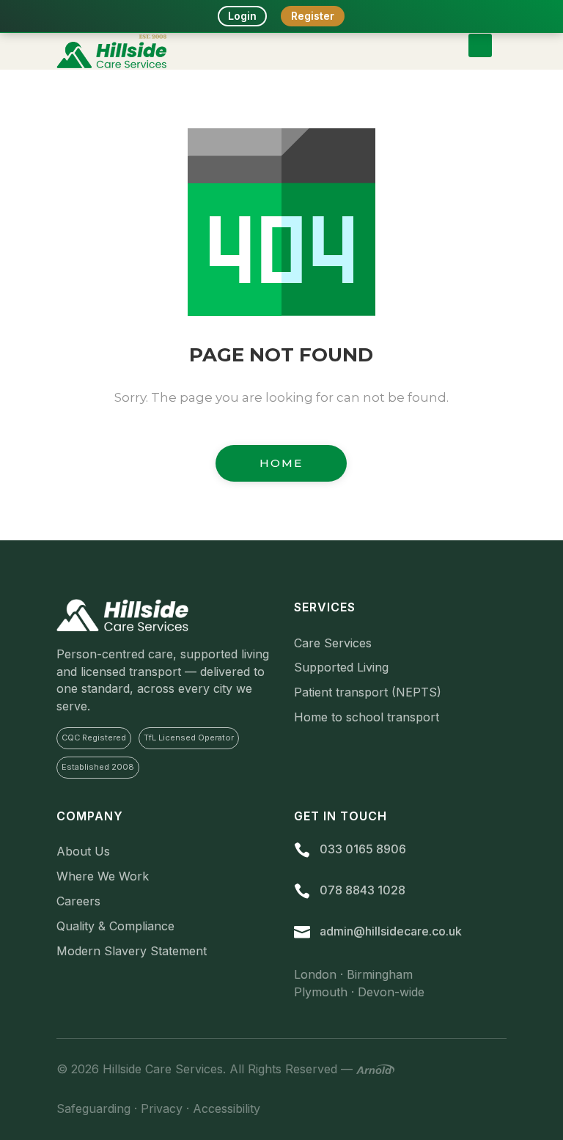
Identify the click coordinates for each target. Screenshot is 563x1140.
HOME (281, 463)
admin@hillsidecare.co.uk (391, 931)
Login (242, 16)
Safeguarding (93, 1108)
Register (312, 16)
